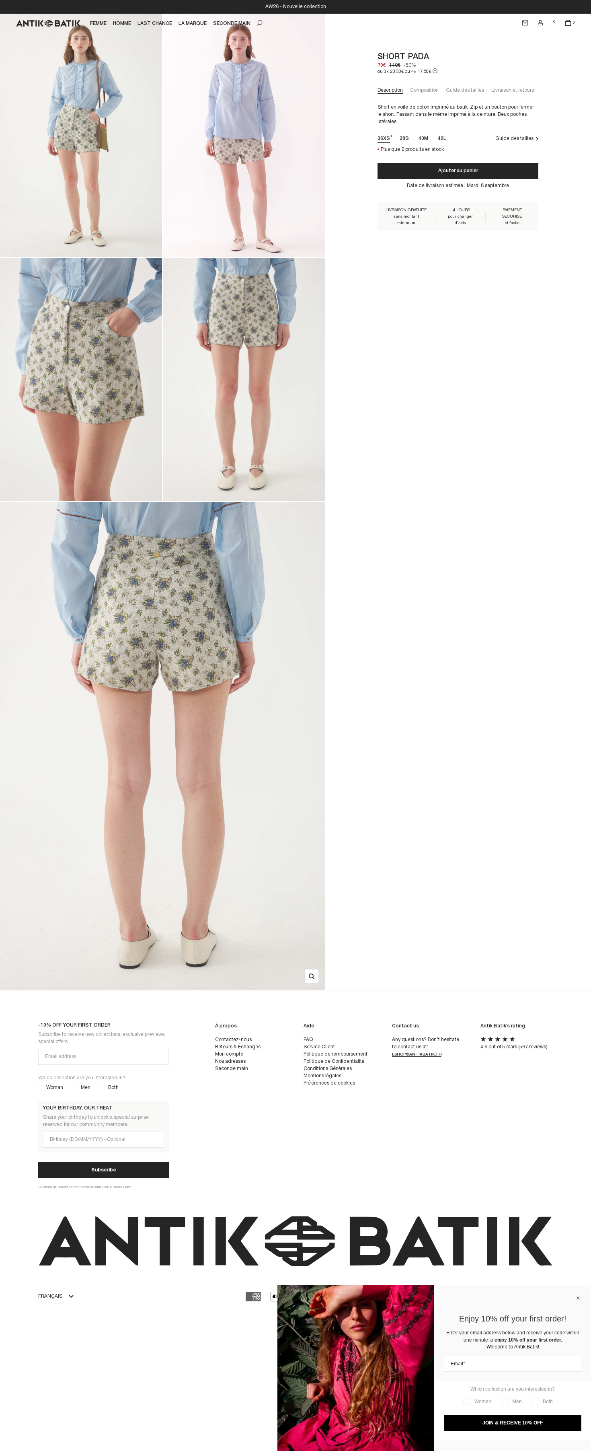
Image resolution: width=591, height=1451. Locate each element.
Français (50, 1296)
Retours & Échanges (238, 1047)
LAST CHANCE (154, 23)
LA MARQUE (193, 23)
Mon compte (229, 1054)
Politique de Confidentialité (334, 1061)
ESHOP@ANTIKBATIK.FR (416, 1054)
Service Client (319, 1047)
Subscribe (103, 1170)
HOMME (122, 23)
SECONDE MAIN (231, 23)
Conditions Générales (328, 1068)
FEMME (98, 23)
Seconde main (231, 1068)
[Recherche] (260, 23)
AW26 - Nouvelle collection (295, 6)
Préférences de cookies (329, 1083)
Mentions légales (322, 1076)
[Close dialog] (578, 1298)
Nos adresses (230, 1061)
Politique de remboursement (335, 1054)
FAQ (308, 1039)
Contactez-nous (233, 1039)
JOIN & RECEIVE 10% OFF (512, 1423)
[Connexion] (540, 23)
